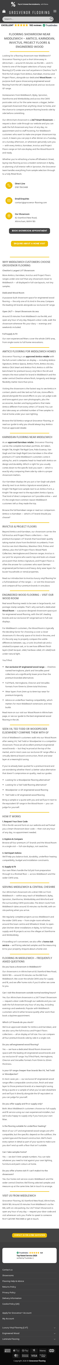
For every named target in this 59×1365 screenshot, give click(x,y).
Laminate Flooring (10, 1339)
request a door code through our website (24, 1001)
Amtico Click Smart (11, 367)
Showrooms (8, 1275)
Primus (46, 546)
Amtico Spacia (19, 364)
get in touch (33, 1219)
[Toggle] (55, 1327)
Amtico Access (47, 364)
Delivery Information (12, 1298)
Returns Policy (9, 1287)
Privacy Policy (8, 1293)
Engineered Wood (10, 1333)
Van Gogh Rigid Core (22, 453)
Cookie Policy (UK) (10, 1304)
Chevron (33, 553)
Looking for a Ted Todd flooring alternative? (26, 785)
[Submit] (51, 19)
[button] (4, 11)
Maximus (23, 546)
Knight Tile (7, 450)
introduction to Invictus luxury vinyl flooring (32, 578)
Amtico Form (33, 364)
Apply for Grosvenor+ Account (16, 1313)
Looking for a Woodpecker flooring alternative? (27, 780)
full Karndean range (23, 510)
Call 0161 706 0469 (15, 1219)
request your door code (40, 1212)
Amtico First (30, 367)
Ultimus (5, 550)
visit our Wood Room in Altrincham (36, 712)
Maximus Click (35, 546)
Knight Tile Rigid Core (23, 450)
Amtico (28, 74)
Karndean (37, 74)
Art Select (45, 446)
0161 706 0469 (21, 187)
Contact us (7, 1270)
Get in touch (36, 1186)
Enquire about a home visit (34, 949)
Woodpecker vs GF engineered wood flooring (26, 790)
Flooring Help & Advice (13, 1281)
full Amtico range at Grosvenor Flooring (32, 421)
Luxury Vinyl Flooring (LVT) (15, 1328)
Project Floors (8, 78)
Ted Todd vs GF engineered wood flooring (25, 795)
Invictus (47, 74)
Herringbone (19, 553)
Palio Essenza (40, 450)
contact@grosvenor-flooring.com (31, 203)
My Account (8, 1319)
